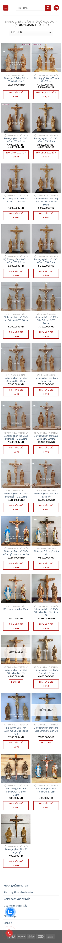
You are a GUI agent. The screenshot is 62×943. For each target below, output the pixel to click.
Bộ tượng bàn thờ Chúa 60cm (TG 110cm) (46, 437)
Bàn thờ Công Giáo (39, 21)
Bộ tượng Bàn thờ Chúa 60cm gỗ (46, 495)
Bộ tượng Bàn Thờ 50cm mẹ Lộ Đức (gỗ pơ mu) (15, 730)
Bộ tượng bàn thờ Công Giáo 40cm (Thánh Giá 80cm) (46, 201)
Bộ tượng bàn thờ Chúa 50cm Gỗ (46, 379)
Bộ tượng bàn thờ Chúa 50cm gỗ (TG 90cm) (16, 379)
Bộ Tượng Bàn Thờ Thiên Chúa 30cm (46, 790)
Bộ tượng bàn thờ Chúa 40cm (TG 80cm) (46, 261)
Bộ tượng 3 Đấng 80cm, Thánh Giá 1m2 (16, 80)
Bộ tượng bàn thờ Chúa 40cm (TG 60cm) (16, 140)
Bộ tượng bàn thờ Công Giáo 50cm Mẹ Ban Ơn (46, 729)
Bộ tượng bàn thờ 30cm (15, 609)
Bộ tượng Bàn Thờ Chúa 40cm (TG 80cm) (16, 200)
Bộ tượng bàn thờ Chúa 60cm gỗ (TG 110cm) (16, 437)
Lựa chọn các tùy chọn (46, 94)
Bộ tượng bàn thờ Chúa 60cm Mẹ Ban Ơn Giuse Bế (46, 612)
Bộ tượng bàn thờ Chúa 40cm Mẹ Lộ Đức (46, 671)
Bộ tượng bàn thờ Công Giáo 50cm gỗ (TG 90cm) (46, 320)
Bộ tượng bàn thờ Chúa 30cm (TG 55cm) (46, 140)
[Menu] (6, 8)
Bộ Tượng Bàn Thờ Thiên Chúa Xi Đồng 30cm (16, 791)
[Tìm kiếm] (48, 8)
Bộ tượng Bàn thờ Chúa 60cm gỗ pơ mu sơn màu (16, 553)
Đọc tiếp (16, 682)
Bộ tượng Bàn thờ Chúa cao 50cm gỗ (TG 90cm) (16, 319)
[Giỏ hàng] (56, 8)
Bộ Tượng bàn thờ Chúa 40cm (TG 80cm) (16, 261)
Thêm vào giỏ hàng (16, 94)
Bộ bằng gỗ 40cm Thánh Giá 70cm (46, 80)
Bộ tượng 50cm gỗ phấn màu (46, 553)
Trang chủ (12, 21)
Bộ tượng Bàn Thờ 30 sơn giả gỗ (16, 851)
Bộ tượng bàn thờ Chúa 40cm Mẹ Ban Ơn (16, 671)
